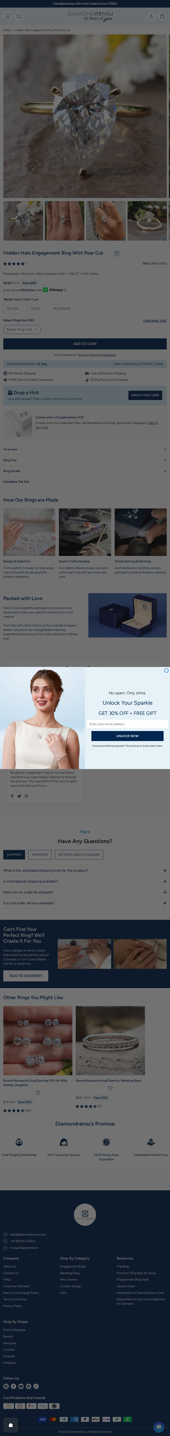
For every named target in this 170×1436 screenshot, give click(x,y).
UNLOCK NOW (127, 736)
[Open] (10, 1425)
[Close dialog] (166, 671)
